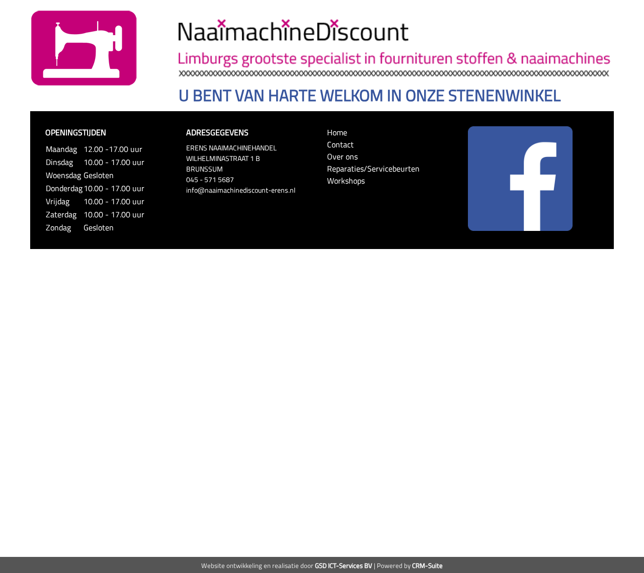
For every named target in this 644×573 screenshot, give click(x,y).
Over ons (342, 156)
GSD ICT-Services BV (343, 565)
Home (337, 132)
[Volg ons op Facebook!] (520, 178)
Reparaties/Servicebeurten (373, 168)
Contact (340, 144)
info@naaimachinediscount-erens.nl (240, 190)
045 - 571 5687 (210, 179)
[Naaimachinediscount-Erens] (84, 47)
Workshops (346, 181)
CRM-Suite (427, 565)
